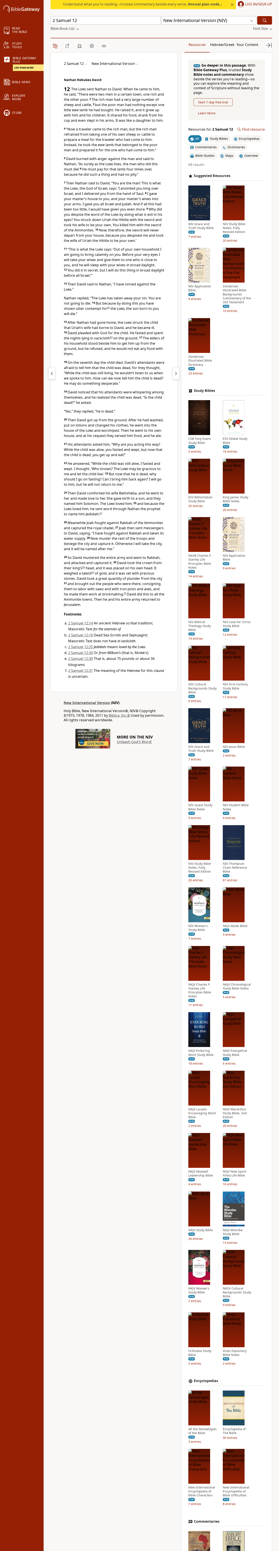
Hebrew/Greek (222, 44)
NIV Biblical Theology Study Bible (199, 626)
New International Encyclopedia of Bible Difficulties (236, 1491)
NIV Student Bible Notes (236, 807)
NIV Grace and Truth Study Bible (201, 226)
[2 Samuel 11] (51, 373)
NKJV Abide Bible (235, 926)
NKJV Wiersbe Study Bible (233, 1232)
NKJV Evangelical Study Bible (235, 1053)
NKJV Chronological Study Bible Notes (237, 986)
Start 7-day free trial (213, 102)
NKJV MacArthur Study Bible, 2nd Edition (235, 1113)
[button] (254, 4)
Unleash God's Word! (134, 741)
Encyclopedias (206, 1381)
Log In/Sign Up (258, 4)
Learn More (206, 113)
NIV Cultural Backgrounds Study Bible (202, 688)
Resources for (210, 129)
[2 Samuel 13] (176, 373)
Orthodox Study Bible (199, 1353)
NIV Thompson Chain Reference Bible (235, 867)
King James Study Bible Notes (235, 499)
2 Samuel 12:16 (80, 635)
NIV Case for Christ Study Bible (236, 624)
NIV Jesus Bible (234, 747)
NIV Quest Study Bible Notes (200, 807)
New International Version (87, 702)
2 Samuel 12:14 (80, 623)
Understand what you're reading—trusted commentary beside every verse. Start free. (161, 4)
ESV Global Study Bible (235, 441)
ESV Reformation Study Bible (200, 499)
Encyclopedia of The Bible (234, 1431)
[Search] (264, 20)
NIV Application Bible (199, 288)
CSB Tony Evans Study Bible (199, 441)
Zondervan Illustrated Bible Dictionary (200, 360)
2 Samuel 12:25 (80, 646)
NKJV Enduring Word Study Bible (201, 1053)
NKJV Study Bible (200, 1230)
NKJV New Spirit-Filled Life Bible (235, 1173)
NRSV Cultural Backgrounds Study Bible (237, 1292)
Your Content (247, 44)
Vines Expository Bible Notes (235, 1353)
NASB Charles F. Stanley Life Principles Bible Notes (199, 562)
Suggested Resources (212, 176)
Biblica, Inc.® (119, 715)
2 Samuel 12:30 (80, 652)
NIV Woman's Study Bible (198, 928)
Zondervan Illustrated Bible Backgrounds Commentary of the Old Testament (237, 294)
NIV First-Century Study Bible (235, 686)
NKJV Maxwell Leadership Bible (200, 1173)
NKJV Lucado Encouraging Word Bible (202, 1113)
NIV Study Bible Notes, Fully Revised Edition (234, 228)
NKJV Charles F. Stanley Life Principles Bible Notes (199, 990)
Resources (197, 44)
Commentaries (206, 1521)
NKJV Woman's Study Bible (198, 1290)
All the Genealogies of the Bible (202, 1431)
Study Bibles (204, 390)
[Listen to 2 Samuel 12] (103, 45)
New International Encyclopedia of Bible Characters (201, 1491)
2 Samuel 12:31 (80, 670)
